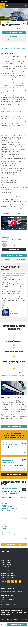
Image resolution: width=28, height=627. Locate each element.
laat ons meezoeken (20, 617)
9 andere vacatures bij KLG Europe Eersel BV (14, 48)
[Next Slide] (24, 388)
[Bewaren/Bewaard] (22, 497)
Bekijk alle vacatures (14, 474)
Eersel (5, 29)
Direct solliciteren (15, 32)
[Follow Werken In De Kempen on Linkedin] (16, 581)
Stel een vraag (14, 249)
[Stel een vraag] (25, 497)
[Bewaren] (25, 453)
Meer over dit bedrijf (14, 426)
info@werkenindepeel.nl (7, 588)
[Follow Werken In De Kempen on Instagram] (12, 581)
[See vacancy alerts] (22, 5)
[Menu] (7, 5)
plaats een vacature (21, 619)
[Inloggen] (26, 5)
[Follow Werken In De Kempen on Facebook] (8, 581)
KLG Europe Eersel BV (7, 22)
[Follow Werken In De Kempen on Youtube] (20, 581)
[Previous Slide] (4, 388)
